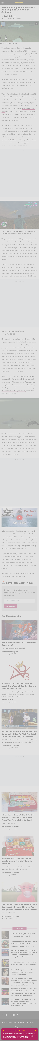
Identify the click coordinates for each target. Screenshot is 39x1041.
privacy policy (9, 1036)
